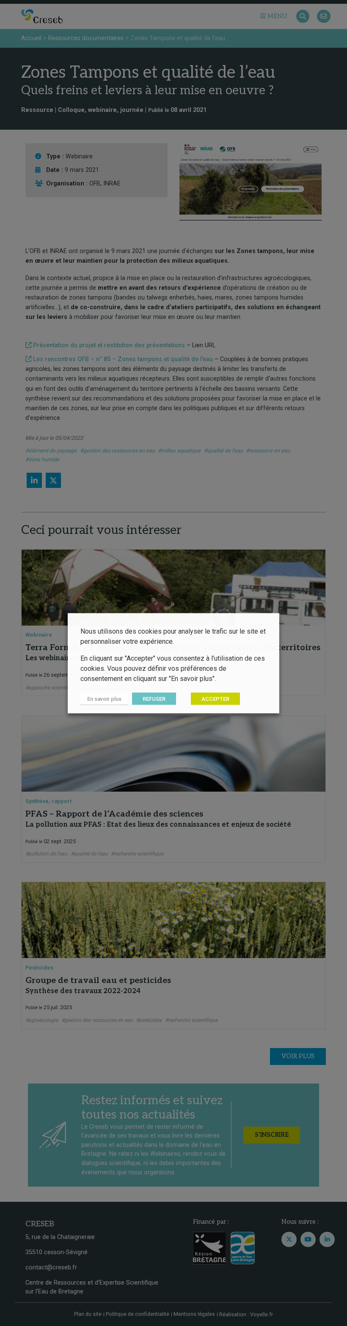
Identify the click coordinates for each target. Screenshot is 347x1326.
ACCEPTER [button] (215, 698)
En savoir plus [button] (104, 698)
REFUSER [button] (154, 698)
